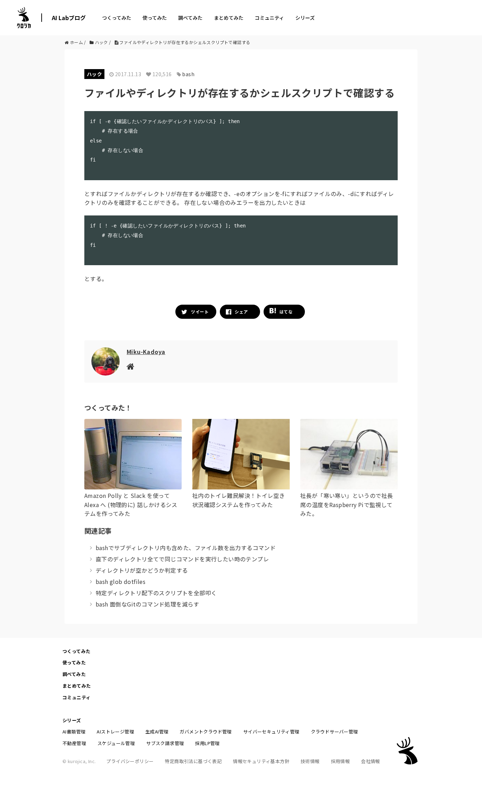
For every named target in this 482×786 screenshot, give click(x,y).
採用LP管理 (207, 743)
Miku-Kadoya (146, 351)
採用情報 (340, 761)
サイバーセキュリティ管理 (271, 731)
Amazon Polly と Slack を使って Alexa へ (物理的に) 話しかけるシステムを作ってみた (130, 504)
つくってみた (116, 17)
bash (188, 74)
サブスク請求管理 (165, 743)
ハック (94, 74)
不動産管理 (74, 743)
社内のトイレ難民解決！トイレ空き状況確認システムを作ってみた (238, 500)
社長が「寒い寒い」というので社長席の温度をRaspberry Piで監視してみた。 (346, 504)
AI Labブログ (69, 17)
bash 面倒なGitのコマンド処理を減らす (147, 604)
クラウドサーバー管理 (334, 731)
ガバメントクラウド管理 (205, 731)
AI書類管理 (73, 731)
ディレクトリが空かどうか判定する (142, 570)
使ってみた (155, 17)
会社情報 (370, 761)
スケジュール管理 (116, 743)
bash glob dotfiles (120, 581)
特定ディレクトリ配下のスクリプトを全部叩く (156, 593)
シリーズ (305, 17)
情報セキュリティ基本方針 (261, 761)
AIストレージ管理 (115, 731)
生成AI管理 (156, 731)
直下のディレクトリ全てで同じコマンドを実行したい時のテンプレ (182, 559)
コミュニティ (269, 17)
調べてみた (190, 17)
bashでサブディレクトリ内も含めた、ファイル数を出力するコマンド (186, 547)
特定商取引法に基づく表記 (193, 761)
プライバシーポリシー (129, 761)
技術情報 (310, 761)
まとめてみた (228, 17)
